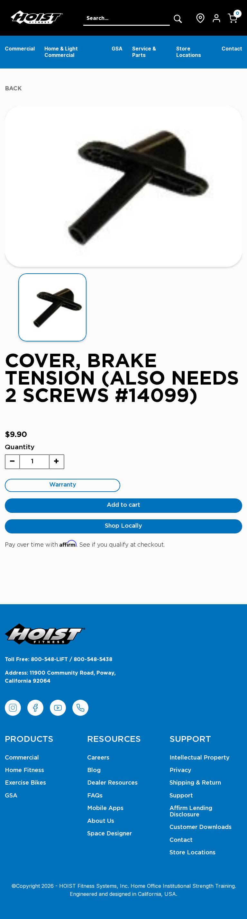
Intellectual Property (199, 758)
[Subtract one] (12, 461)
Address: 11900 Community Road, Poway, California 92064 (60, 677)
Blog (94, 770)
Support (181, 796)
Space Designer (109, 834)
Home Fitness (24, 770)
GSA (117, 49)
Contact (232, 49)
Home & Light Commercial (61, 52)
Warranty (62, 485)
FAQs (95, 796)
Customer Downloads (200, 827)
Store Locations (188, 52)
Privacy (180, 770)
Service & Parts (144, 52)
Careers (98, 758)
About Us (100, 821)
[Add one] (56, 461)
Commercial (20, 49)
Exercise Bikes (25, 783)
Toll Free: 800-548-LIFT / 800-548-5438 (58, 659)
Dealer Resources (112, 783)
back (13, 89)
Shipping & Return (195, 783)
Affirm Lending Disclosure (190, 811)
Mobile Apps (105, 808)
